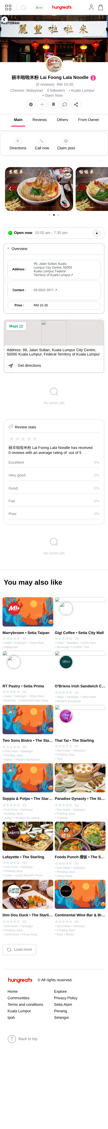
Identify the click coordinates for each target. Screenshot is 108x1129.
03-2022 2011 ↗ (45, 290)
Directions (18, 148)
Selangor (61, 1018)
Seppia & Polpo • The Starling (29, 799)
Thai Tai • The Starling (74, 740)
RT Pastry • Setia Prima (23, 686)
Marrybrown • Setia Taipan (26, 633)
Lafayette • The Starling (23, 857)
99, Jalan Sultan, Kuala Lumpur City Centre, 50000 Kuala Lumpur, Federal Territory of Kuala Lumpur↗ (53, 269)
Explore (60, 991)
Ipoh (11, 1018)
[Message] (65, 104)
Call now (42, 148)
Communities (19, 998)
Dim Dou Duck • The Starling (28, 915)
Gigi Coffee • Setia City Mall (79, 633)
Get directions (29, 365)
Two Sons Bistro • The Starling (30, 740)
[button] (100, 7)
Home (13, 991)
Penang (60, 1011)
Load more (23, 949)
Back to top (28, 1039)
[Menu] (8, 7)
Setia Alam (63, 1004)
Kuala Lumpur (19, 1011)
